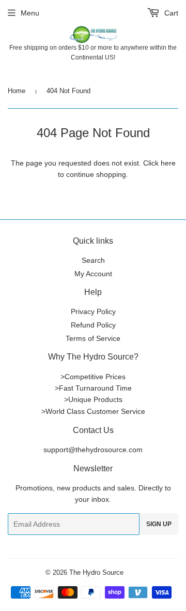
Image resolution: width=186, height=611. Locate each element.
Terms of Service (93, 338)
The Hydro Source (96, 572)
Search (93, 260)
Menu (30, 13)
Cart (170, 13)
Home (16, 91)
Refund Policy (93, 325)
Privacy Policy (93, 311)
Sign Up (159, 524)
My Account (93, 274)
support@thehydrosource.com (93, 449)
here (168, 163)
